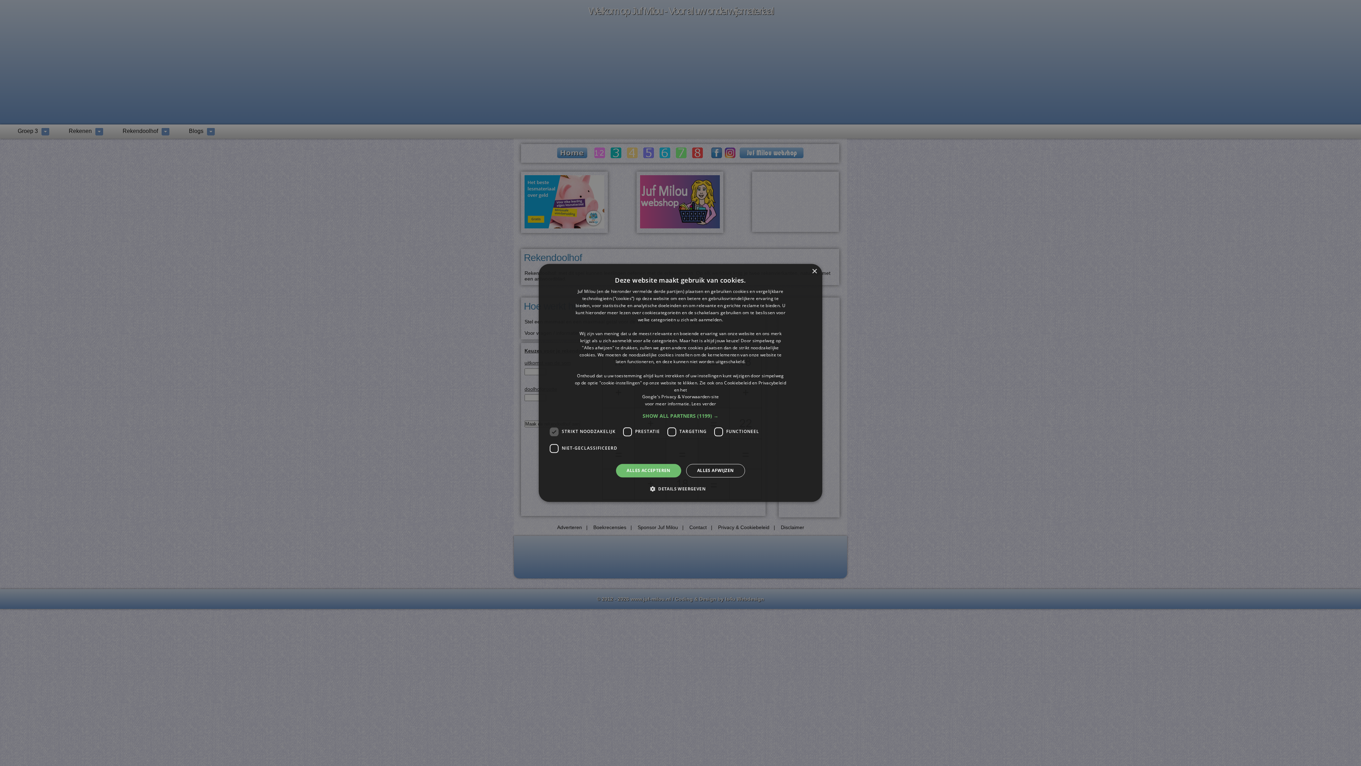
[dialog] (680, 383)
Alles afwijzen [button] (715, 470)
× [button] (814, 271)
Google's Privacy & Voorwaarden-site (680, 397)
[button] (680, 416)
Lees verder (703, 404)
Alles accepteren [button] (648, 470)
